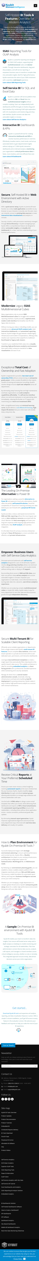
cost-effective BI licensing (24, 407)
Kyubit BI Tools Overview (8, 1112)
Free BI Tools (5, 1136)
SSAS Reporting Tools (7, 1170)
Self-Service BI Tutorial (8, 1183)
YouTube (12, 1099)
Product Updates (6, 1116)
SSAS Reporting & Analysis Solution (12, 1190)
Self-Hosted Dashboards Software (11, 1207)
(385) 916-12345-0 (13, 1083)
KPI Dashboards (6, 1213)
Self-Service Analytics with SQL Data (12, 1180)
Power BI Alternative (7, 1173)
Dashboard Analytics (7, 1220)
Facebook (2, 1099)
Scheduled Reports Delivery (9, 1130)
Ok (24, 1259)
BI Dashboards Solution (8, 1203)
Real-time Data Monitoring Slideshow (12, 1231)
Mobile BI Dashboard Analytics (10, 1227)
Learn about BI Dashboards (12, 156)
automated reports (13, 789)
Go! (35, 1066)
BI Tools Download (7, 1133)
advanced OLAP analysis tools (21, 329)
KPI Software (5, 1217)
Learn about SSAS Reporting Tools (14, 82)
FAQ (2, 1147)
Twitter (6, 1099)
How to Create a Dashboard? (10, 1210)
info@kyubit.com (13, 1086)
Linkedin (9, 1099)
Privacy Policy (18, 1259)
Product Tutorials (6, 1123)
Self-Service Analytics (7, 1159)
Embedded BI (5, 1126)
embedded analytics (20, 666)
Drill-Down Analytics (7, 1163)
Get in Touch (8, 1045)
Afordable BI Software (8, 1143)
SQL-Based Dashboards (8, 1224)
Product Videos (5, 1150)
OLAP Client (4, 1177)
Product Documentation (8, 1119)
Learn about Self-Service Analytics (14, 119)
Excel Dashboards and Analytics (11, 1187)
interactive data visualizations (11, 215)
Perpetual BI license (7, 1140)
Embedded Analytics (7, 1194)
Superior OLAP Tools (7, 1166)
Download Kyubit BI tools (11, 1013)
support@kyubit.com (14, 1089)
